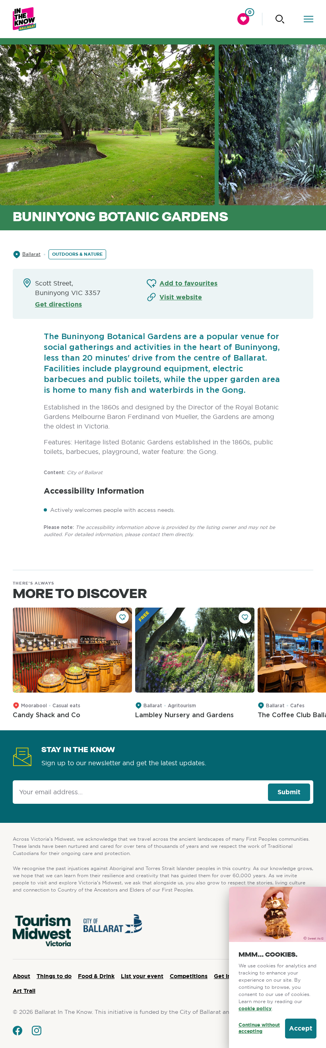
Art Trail (24, 990)
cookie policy (255, 1009)
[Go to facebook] (17, 1030)
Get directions (58, 304)
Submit (289, 792)
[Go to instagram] (36, 1030)
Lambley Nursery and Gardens (184, 715)
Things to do (54, 976)
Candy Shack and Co (46, 715)
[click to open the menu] (308, 19)
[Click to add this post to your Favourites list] (122, 617)
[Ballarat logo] (24, 19)
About (21, 976)
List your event (142, 976)
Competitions (189, 976)
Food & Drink (96, 976)
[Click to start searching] (280, 19)
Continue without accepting (259, 1028)
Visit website (180, 297)
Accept (300, 1028)
